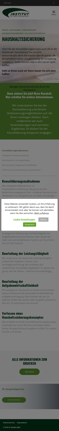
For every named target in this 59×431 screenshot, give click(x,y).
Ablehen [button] (43, 219)
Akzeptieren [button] (29, 224)
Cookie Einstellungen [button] (24, 219)
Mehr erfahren (41, 213)
